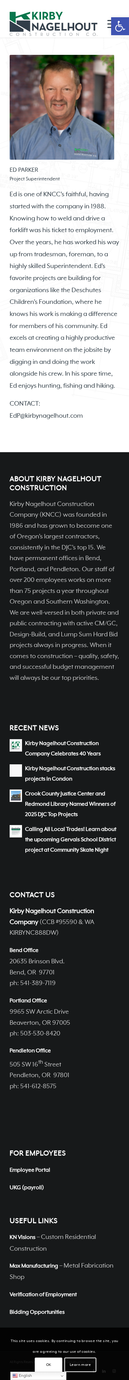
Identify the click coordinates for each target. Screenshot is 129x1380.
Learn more (80, 1365)
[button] (120, 26)
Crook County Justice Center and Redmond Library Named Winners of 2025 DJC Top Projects (70, 804)
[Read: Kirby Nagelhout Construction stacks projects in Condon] (16, 770)
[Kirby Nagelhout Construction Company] (53, 24)
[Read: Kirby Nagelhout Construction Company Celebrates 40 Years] (16, 745)
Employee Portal (30, 1170)
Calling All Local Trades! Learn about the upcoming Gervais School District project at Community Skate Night (70, 840)
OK (48, 1365)
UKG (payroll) (27, 1188)
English (25, 1375)
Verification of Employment (43, 1295)
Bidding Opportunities (37, 1312)
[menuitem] (109, 24)
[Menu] (109, 24)
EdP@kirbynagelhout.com (46, 415)
